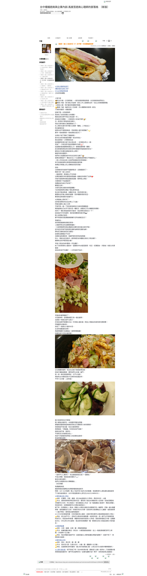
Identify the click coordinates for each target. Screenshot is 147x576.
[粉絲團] (24, 574)
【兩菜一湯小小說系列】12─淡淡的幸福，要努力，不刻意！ (47, 67)
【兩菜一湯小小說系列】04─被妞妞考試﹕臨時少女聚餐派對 (47, 93)
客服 (78, 572)
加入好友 (42, 11)
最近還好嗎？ (43, 124)
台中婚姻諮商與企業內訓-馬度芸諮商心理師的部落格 (69, 7)
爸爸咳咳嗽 (43, 122)
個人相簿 (69, 38)
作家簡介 (90, 38)
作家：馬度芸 (43, 10)
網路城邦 (108, 1)
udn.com (109, 571)
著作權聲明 (65, 572)
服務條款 (58, 572)
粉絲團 (27, 574)
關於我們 (46, 572)
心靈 (113, 554)
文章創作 (57, 38)
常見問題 (52, 572)
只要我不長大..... (44, 113)
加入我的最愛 (58, 11)
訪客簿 (80, 38)
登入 (111, 574)
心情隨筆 (108, 554)
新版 (104, 7)
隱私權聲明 (73, 572)
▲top (109, 568)
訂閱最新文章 (67, 11)
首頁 (49, 38)
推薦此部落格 (50, 11)
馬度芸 (46, 55)
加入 (114, 574)
